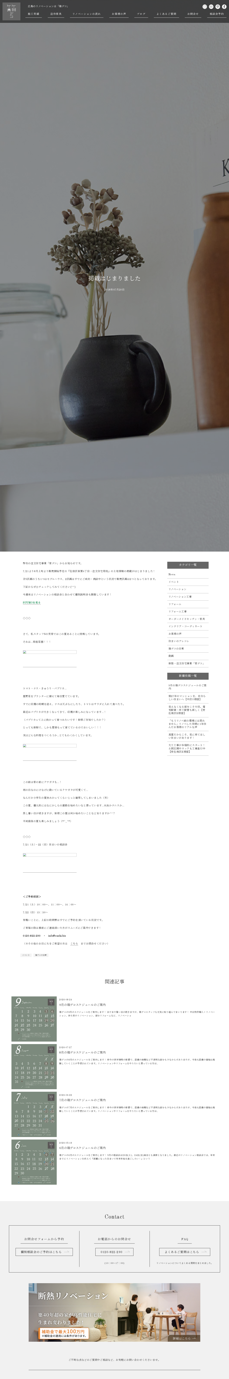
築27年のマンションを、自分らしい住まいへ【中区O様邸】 (187, 698)
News (172, 574)
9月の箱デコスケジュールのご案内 (188, 687)
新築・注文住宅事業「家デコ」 (187, 663)
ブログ (141, 14)
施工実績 (33, 14)
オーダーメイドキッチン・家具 (187, 619)
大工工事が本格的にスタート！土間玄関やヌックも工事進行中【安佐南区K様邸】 (187, 748)
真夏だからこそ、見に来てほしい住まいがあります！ (187, 736)
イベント (26, 955)
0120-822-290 (111, 1252)
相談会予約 (217, 14)
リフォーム (175, 604)
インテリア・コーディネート (186, 626)
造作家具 (56, 14)
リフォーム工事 (178, 611)
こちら (74, 944)
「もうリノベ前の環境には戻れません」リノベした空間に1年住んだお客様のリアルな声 (188, 724)
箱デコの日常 (41, 955)
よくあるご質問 (166, 14)
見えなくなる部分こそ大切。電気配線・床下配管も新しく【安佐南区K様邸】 (187, 710)
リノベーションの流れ (86, 14)
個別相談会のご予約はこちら (41, 1252)
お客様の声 (119, 14)
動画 (171, 656)
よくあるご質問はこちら (182, 1252)
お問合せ (193, 14)
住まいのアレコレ (179, 641)
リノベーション (178, 589)
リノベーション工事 (180, 597)
